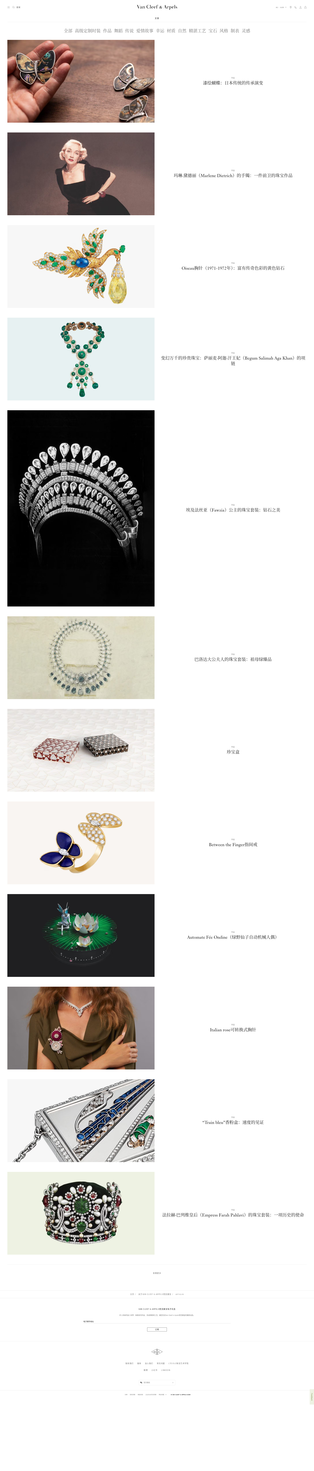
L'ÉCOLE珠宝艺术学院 (179, 1363)
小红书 (154, 1370)
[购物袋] (305, 7)
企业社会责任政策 (151, 1394)
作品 (233, 78)
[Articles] (82, 81)
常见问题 (161, 1363)
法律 (126, 1394)
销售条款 (140, 1394)
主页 (132, 1294)
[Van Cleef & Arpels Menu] (8, 7)
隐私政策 (132, 1394)
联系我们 (129, 1363)
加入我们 (149, 1363)
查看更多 (157, 1273)
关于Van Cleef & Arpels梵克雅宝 (154, 1294)
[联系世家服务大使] (295, 7)
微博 (146, 1370)
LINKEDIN (165, 1370)
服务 (139, 1363)
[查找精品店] (290, 7)
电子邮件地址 (88, 1321)
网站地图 (162, 1394)
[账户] (300, 7)
